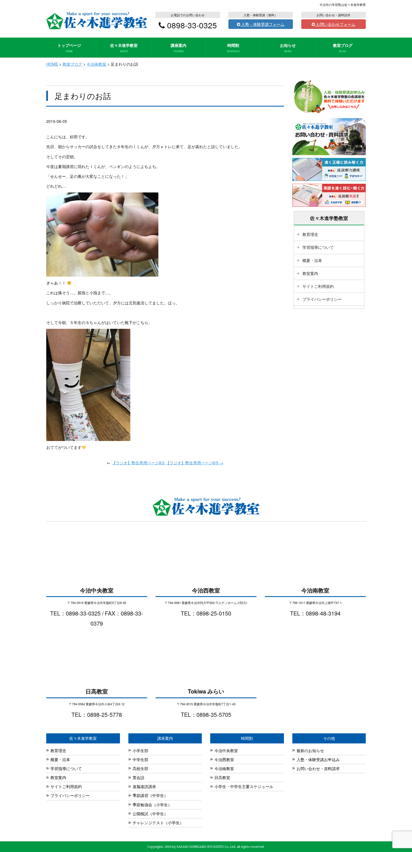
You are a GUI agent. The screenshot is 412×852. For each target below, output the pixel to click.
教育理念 (310, 234)
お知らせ (288, 47)
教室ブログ (343, 47)
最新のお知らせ (310, 750)
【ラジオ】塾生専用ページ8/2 (138, 462)
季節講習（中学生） (150, 795)
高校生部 (140, 768)
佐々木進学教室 (124, 47)
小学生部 (140, 750)
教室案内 (310, 273)
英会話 (138, 777)
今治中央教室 (226, 750)
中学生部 (140, 759)
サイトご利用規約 (318, 286)
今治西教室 (224, 759)
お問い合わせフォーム (335, 24)
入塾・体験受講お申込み (318, 759)
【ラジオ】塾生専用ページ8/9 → (194, 462)
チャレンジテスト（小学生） (158, 822)
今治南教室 (224, 768)
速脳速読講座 (144, 786)
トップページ (69, 47)
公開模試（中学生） (150, 813)
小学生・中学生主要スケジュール (243, 786)
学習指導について (318, 247)
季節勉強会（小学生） (152, 804)
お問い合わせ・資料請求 (318, 768)
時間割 (233, 47)
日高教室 (222, 777)
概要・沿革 (312, 260)
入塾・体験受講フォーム (262, 24)
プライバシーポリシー (322, 299)
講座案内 (178, 47)
